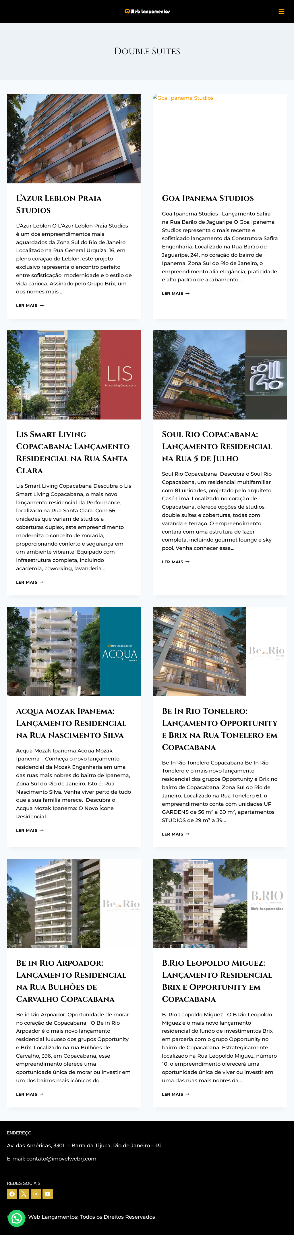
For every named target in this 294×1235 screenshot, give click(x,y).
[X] (24, 1194)
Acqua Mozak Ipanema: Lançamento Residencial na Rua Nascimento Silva (71, 723)
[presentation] (74, 138)
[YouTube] (47, 1194)
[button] (16, 1218)
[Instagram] (36, 1194)
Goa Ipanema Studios (208, 198)
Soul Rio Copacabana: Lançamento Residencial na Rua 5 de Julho (217, 446)
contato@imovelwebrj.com (61, 1159)
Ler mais (30, 305)
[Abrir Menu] (281, 11)
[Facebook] (12, 1194)
